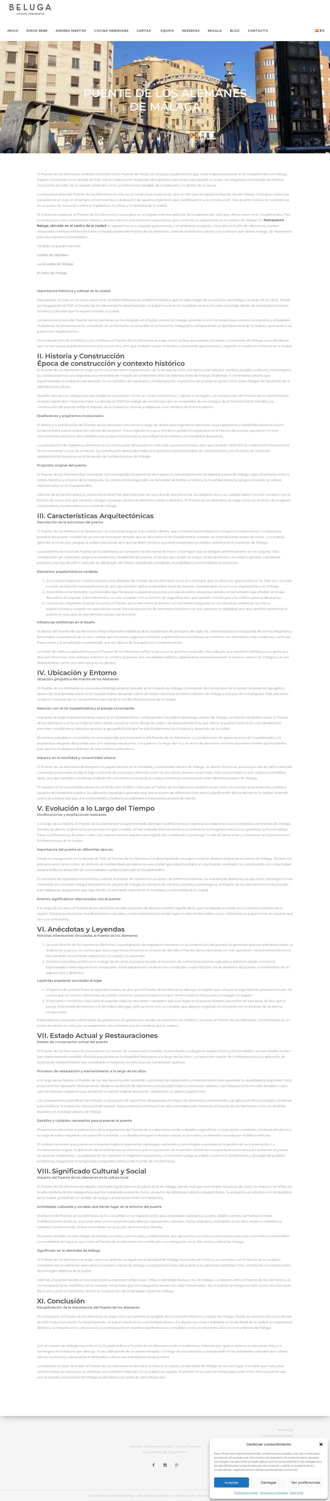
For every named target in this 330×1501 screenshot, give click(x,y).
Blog (235, 30)
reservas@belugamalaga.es (154, 1495)
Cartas (144, 30)
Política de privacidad (274, 1492)
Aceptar (231, 1482)
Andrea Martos (71, 30)
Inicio (12, 30)
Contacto (258, 30)
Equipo (167, 30)
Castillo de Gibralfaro (53, 255)
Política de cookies (246, 1492)
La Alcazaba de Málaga (55, 264)
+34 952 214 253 (184, 1495)
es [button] (322, 31)
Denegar (269, 1482)
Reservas (191, 30)
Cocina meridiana (111, 30)
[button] (321, 1444)
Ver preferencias (305, 1482)
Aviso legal (296, 1492)
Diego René (37, 30)
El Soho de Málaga (52, 273)
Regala (215, 30)
